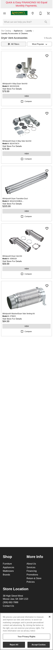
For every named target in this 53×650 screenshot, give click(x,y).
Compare (28, 101)
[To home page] (19, 13)
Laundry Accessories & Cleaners (14, 33)
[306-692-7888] (40, 13)
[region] (26, 631)
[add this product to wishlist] (47, 55)
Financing (32, 571)
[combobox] (39, 44)
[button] (4, 13)
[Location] (32, 13)
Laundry (29, 31)
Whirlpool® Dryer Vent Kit (12, 256)
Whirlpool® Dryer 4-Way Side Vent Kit (16, 141)
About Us (31, 563)
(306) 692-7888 (10, 602)
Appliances (18, 31)
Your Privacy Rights (26, 636)
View (26, 96)
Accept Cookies (39, 644)
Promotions (32, 574)
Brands (6, 574)
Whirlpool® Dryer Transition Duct (15, 198)
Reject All (14, 644)
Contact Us (8, 606)
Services (31, 567)
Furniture (7, 563)
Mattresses (8, 571)
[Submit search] (46, 22)
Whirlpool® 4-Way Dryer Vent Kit (14, 84)
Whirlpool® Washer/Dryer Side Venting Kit (18, 313)
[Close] (49, 617)
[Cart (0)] (48, 13)
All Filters (15, 44)
